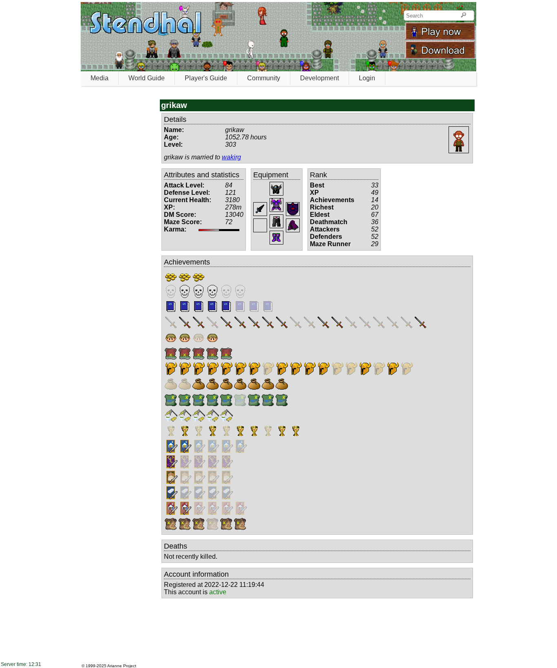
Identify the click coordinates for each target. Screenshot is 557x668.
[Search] (463, 15)
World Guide (146, 78)
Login (367, 78)
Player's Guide (206, 78)
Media (99, 78)
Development (319, 78)
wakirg (231, 157)
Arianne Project (121, 666)
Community (263, 78)
